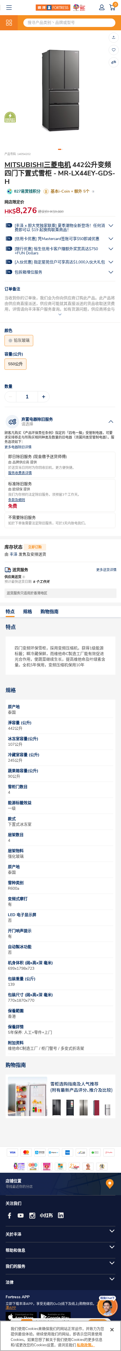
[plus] (43, 396)
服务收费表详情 (20, 473)
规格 (27, 612)
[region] (60, 1336)
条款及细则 (16, 500)
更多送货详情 (106, 570)
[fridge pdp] (60, 1096)
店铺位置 (13, 1181)
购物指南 (50, 612)
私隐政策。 (86, 1345)
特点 (10, 612)
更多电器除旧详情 (18, 447)
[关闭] (112, 1329)
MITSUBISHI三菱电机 (38, 165)
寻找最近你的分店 (19, 1187)
